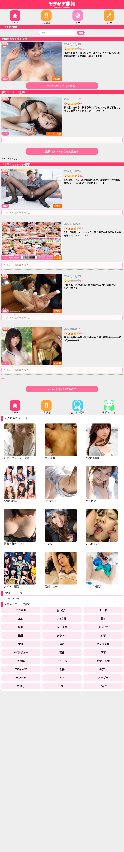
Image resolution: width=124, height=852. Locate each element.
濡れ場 (21, 660)
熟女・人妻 (103, 660)
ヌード (103, 610)
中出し (21, 686)
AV (62, 644)
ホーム (4, 158)
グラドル (62, 635)
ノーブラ (103, 677)
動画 (20, 635)
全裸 (62, 669)
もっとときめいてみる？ (62, 389)
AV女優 (61, 618)
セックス (62, 627)
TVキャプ (21, 669)
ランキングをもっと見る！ (62, 85)
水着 (103, 635)
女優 (20, 644)
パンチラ (21, 677)
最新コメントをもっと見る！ (62, 151)
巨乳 (20, 627)
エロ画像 (21, 610)
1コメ (5, 133)
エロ (20, 618)
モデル (103, 669)
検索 (81, 32)
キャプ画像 (103, 644)
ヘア (62, 677)
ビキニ (103, 686)
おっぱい (62, 610)
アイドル (62, 660)
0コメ (5, 79)
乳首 (103, 618)
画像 (62, 652)
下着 (103, 652)
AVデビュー (21, 652)
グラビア (103, 627)
